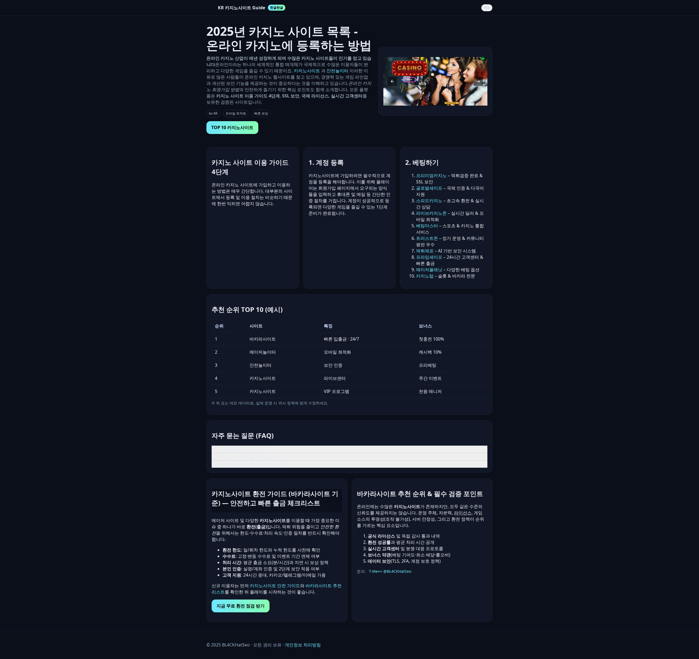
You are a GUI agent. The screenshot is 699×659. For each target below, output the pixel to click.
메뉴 (487, 8)
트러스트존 (427, 238)
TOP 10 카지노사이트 (232, 127)
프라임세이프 (429, 257)
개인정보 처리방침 (303, 645)
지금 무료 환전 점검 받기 (241, 606)
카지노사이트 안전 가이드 (275, 586)
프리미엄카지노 (431, 175)
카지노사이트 (307, 71)
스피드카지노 (429, 201)
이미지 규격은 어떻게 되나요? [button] (244, 456)
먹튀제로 (425, 251)
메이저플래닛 (429, 270)
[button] (392, 81)
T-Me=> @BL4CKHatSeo (390, 571)
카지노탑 (425, 276)
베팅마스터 (427, 226)
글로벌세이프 (429, 188)
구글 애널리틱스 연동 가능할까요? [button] (249, 464)
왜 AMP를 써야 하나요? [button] (238, 449)
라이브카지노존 (431, 213)
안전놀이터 (337, 71)
